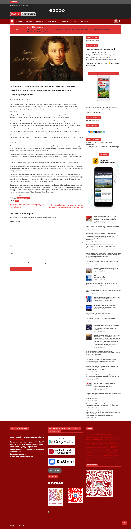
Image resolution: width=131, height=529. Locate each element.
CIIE (109, 440)
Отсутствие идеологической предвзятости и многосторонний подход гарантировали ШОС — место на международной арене (103, 352)
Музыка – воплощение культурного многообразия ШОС (103, 393)
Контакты (84, 21)
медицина (93, 455)
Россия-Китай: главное (23, 198)
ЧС (103, 450)
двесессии (112, 453)
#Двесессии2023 (101, 437)
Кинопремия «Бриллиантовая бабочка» (98, 313)
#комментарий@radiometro (97, 440)
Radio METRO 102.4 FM (93, 40)
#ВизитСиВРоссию (91, 437)
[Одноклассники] (91, 132)
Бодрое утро (99, 443)
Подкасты (65, 21)
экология (117, 457)
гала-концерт (104, 452)
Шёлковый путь (115, 450)
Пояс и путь (104, 447)
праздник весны (107, 455)
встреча (93, 452)
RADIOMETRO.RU (17, 439)
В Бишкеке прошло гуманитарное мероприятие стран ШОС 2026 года (105, 306)
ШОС (107, 450)
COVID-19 (113, 440)
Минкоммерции (90, 447)
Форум (96, 450)
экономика (89, 460)
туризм (112, 457)
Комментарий (15, 221)
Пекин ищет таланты (92, 398)
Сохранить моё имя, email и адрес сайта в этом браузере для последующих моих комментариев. (44, 263)
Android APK (54, 470)
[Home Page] (12, 21)
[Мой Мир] (94, 132)
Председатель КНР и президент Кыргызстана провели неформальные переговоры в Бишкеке (103, 227)
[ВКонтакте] (89, 132)
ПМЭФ (98, 447)
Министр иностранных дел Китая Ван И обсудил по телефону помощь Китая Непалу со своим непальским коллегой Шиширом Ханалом (103, 368)
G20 (118, 440)
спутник (97, 457)
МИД (118, 443)
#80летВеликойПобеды (103, 435)
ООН (95, 447)
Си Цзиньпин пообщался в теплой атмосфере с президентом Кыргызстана (100, 319)
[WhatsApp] (101, 132)
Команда (29, 21)
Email (12, 253)
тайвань (102, 457)
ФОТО (75, 21)
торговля (107, 457)
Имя (12, 246)
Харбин (100, 450)
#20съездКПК (90, 435)
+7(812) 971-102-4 (92, 147)
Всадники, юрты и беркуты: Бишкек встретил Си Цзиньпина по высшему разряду (101, 284)
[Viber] (99, 132)
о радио (19, 21)
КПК (104, 443)
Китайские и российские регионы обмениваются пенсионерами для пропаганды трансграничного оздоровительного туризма (104, 386)
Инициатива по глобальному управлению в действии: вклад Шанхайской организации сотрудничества (107, 298)
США (88, 450)
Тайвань (92, 450)
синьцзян (116, 455)
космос (88, 455)
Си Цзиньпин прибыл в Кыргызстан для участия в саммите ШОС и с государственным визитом (101, 360)
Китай (112, 443)
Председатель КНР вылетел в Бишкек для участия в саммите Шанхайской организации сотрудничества (102, 404)
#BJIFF (17, 200)
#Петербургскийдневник (111, 437)
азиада (88, 452)
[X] (96, 132)
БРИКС (93, 443)
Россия (113, 446)
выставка (98, 452)
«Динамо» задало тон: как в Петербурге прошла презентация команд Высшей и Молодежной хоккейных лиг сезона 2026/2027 (106, 328)
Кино (107, 443)
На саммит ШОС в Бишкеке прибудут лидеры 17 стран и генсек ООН (106, 269)
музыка (98, 455)
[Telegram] (104, 132)
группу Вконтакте (93, 120)
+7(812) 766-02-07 (92, 142)
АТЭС (87, 443)
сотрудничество (90, 457)
